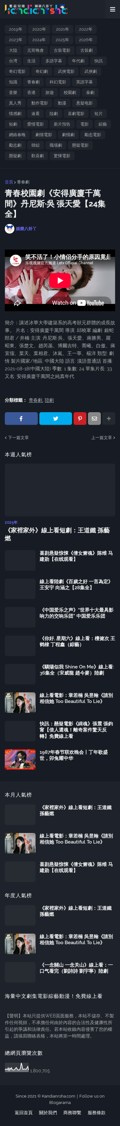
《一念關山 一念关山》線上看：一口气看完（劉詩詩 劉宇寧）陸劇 (76, 968)
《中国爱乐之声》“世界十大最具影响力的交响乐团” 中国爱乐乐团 (77, 613)
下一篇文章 (18, 437)
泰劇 (90, 92)
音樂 (13, 92)
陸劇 (54, 113)
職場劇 (56, 145)
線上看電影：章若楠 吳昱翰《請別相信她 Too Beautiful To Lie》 (76, 698)
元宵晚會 (35, 50)
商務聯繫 (72, 1112)
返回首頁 (24, 1112)
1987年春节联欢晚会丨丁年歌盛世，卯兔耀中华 (74, 755)
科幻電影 (58, 82)
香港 (31, 92)
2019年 (15, 29)
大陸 (13, 50)
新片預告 (62, 124)
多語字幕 (53, 60)
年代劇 (78, 60)
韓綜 (35, 145)
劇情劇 (68, 134)
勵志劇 (15, 145)
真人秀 (15, 103)
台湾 (13, 60)
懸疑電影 (80, 145)
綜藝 (103, 124)
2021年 (62, 29)
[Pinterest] (80, 418)
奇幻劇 (42, 71)
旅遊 (49, 92)
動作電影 (39, 103)
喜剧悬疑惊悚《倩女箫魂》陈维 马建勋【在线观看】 (76, 556)
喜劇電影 (76, 113)
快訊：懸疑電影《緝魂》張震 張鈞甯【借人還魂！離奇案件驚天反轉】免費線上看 (76, 730)
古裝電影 (62, 50)
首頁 (9, 182)
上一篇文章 (101, 437)
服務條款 (97, 1112)
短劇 (13, 124)
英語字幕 (84, 82)
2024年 (39, 39)
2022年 (85, 29)
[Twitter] (55, 418)
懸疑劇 (15, 155)
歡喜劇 (37, 155)
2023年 (15, 39)
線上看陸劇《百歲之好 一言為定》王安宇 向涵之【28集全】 (76, 585)
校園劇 (70, 92)
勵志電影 (92, 134)
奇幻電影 (17, 71)
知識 (13, 82)
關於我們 (48, 1112)
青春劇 (33, 82)
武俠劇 (90, 71)
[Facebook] (21, 418)
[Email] (94, 418)
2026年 (86, 39)
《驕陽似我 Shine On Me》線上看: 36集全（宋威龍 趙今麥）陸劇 (77, 670)
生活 (31, 60)
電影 (84, 124)
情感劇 (15, 113)
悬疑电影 (84, 103)
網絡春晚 (17, 134)
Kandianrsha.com (58, 1096)
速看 (35, 113)
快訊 (98, 60)
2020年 (39, 29)
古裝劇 (86, 50)
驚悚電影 (62, 155)
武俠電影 (66, 71)
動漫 (62, 103)
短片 (98, 113)
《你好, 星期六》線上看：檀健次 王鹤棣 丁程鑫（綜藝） (77, 642)
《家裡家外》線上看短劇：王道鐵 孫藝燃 (57, 534)
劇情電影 (44, 134)
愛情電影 (35, 124)
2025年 (62, 39)
